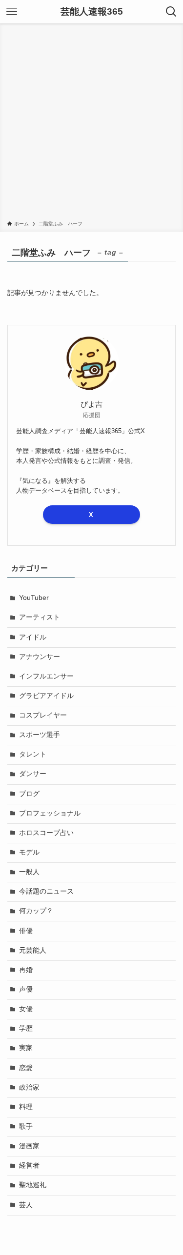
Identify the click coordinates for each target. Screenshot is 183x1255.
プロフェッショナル (50, 813)
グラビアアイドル (46, 695)
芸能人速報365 (92, 12)
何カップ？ (36, 911)
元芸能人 (32, 950)
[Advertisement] (91, 123)
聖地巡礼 (32, 1185)
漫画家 (29, 1146)
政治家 (29, 1087)
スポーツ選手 (39, 734)
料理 (26, 1107)
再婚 (26, 970)
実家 (26, 1048)
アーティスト (39, 617)
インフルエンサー (46, 676)
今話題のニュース (46, 891)
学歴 (26, 1028)
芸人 (26, 1205)
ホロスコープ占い (46, 833)
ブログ (29, 793)
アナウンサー (39, 656)
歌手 (26, 1126)
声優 (26, 989)
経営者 (29, 1165)
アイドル (32, 637)
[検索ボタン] (171, 11)
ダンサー (32, 773)
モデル (29, 852)
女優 (26, 1009)
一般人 (29, 872)
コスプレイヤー (43, 715)
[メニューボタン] (11, 11)
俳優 (26, 931)
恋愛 (26, 1068)
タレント (32, 754)
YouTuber (34, 597)
